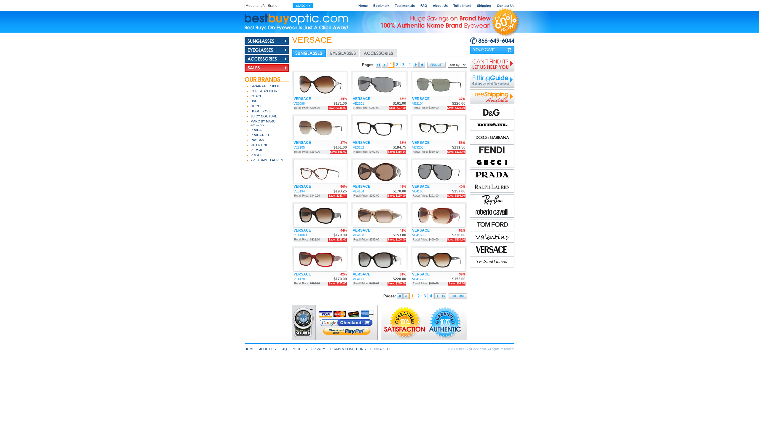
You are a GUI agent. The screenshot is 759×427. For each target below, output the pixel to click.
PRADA (256, 130)
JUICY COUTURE (264, 116)
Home (363, 5)
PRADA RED (260, 135)
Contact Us (505, 5)
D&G (254, 101)
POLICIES (299, 349)
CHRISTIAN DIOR (264, 91)
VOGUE (256, 155)
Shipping (484, 5)
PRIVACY (318, 349)
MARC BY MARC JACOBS (263, 123)
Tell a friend (462, 5)
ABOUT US (267, 349)
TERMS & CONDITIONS (348, 349)
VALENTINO (260, 145)
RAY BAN (257, 140)
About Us (440, 5)
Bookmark (381, 5)
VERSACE (258, 150)
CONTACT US (380, 349)
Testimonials (405, 5)
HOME (249, 349)
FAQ (423, 5)
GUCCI (256, 106)
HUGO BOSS (260, 111)
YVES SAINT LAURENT (268, 160)
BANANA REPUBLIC (265, 86)
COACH (256, 96)
